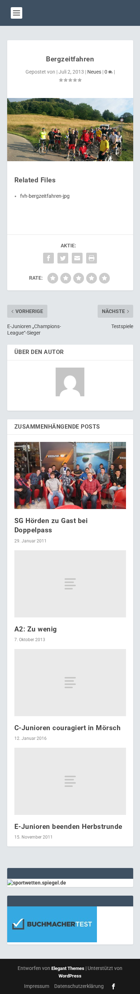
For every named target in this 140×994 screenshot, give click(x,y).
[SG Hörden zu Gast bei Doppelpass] (70, 475)
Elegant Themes (67, 968)
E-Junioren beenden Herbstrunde (68, 826)
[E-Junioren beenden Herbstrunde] (70, 781)
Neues (94, 72)
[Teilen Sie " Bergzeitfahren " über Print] (91, 258)
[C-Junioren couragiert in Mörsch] (70, 682)
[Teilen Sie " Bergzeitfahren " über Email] (77, 258)
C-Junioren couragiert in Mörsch (67, 728)
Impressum (36, 986)
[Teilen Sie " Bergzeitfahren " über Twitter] (63, 258)
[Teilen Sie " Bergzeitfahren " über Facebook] (48, 258)
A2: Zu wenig (35, 629)
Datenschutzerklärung (79, 986)
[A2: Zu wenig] (70, 583)
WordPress (70, 976)
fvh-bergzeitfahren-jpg (45, 196)
